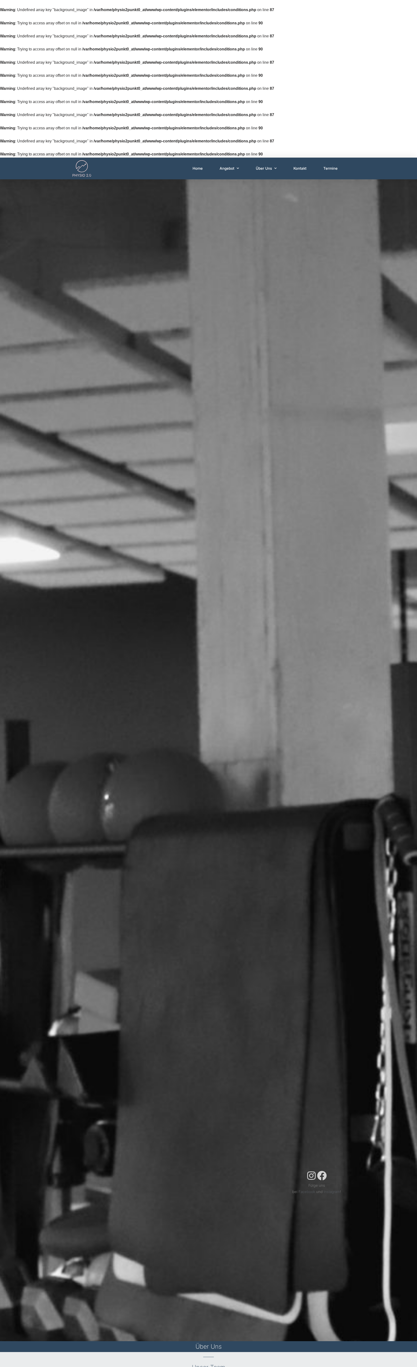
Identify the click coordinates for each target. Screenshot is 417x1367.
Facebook (307, 1191)
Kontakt (299, 168)
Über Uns (264, 168)
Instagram (332, 1191)
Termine (330, 168)
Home (198, 168)
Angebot (227, 168)
